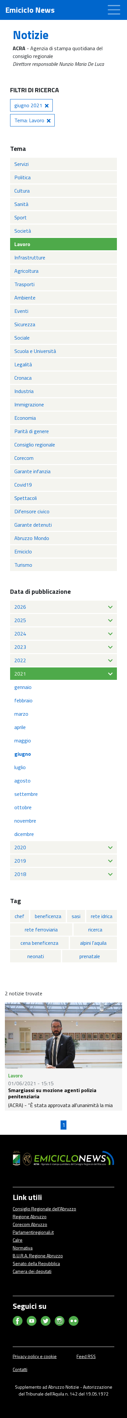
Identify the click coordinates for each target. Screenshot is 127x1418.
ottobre (23, 807)
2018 (20, 874)
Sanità (21, 204)
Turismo (23, 565)
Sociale (22, 338)
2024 (20, 633)
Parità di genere (31, 431)
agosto (22, 780)
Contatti (20, 1369)
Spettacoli (25, 498)
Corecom (24, 458)
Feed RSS (86, 1356)
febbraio (23, 700)
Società (22, 231)
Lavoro (22, 244)
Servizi (21, 164)
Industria (24, 391)
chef (19, 916)
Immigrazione (29, 404)
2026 (20, 607)
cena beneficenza (39, 943)
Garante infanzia (32, 471)
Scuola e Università (35, 351)
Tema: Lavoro (29, 120)
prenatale (89, 956)
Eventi (21, 311)
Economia (25, 418)
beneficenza (48, 916)
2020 (20, 847)
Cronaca (23, 378)
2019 (20, 861)
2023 (20, 647)
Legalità (23, 364)
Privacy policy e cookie (35, 1356)
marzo (21, 714)
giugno (22, 754)
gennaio (23, 687)
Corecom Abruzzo (30, 1224)
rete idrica (101, 916)
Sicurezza (24, 324)
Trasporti (24, 284)
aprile (20, 727)
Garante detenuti (33, 525)
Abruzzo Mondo (31, 538)
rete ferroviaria (41, 929)
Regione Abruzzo (30, 1216)
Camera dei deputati (32, 1271)
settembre (26, 794)
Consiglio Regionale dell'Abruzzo (44, 1208)
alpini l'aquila (93, 943)
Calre (17, 1239)
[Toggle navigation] (114, 10)
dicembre (24, 834)
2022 (20, 660)
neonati (35, 956)
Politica (22, 177)
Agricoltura (26, 271)
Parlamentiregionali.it (33, 1232)
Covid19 (23, 485)
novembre (25, 821)
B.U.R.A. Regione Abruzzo (38, 1255)
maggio (22, 740)
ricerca (95, 929)
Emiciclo (23, 551)
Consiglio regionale (34, 444)
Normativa (23, 1247)
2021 (20, 674)
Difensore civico (31, 511)
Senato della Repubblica (36, 1263)
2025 (20, 620)
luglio (20, 767)
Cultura (22, 191)
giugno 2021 (28, 105)
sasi (76, 916)
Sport (20, 217)
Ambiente (24, 297)
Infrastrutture (29, 257)
